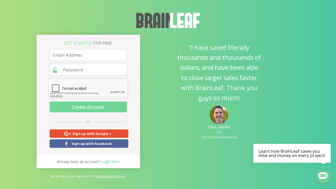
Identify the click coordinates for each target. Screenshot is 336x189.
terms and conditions (110, 176)
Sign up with (91, 133)
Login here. (88, 161)
